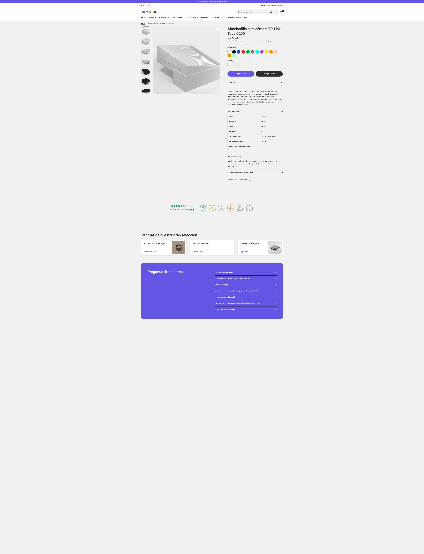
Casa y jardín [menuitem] (191, 17)
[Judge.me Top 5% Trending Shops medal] (249, 208)
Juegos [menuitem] (151, 17)
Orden (143, 5)
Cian (257, 52)
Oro (229, 55)
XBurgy (248, 180)
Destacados (231, 82)
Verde (248, 52)
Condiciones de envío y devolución (240, 173)
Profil (148, 5)
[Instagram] (262, 5)
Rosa (275, 52)
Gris (252, 52)
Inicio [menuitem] (143, 17)
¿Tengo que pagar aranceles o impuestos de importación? (236, 291)
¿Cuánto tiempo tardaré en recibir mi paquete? (232, 279)
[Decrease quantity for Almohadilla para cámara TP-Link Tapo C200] (229, 65)
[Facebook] (259, 5)
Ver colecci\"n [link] (149, 252)
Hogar (143, 23)
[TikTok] (265, 5)
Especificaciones (233, 111)
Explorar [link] (243, 252)
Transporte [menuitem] (219, 17)
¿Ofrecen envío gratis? (223, 285)
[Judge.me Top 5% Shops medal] (240, 208)
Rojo (243, 52)
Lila (262, 52)
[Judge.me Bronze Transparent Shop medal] (230, 208)
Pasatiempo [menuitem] (205, 17)
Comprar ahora (269, 74)
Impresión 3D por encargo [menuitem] (237, 17)
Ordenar (234, 52)
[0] (281, 12)
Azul (238, 52)
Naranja (271, 52)
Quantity (230, 61)
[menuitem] (143, 5)
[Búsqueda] (271, 11)
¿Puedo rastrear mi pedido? (225, 297)
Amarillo (266, 52)
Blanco (229, 52)
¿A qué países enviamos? (224, 272)
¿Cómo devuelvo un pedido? (225, 309)
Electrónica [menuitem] (163, 17)
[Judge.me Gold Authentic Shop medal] (212, 208)
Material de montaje (234, 157)
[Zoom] (217, 29)
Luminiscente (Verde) (234, 55)
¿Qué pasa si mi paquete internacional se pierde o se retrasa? (237, 303)
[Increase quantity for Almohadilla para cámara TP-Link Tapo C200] (236, 65)
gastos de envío (246, 41)
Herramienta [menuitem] (177, 17)
